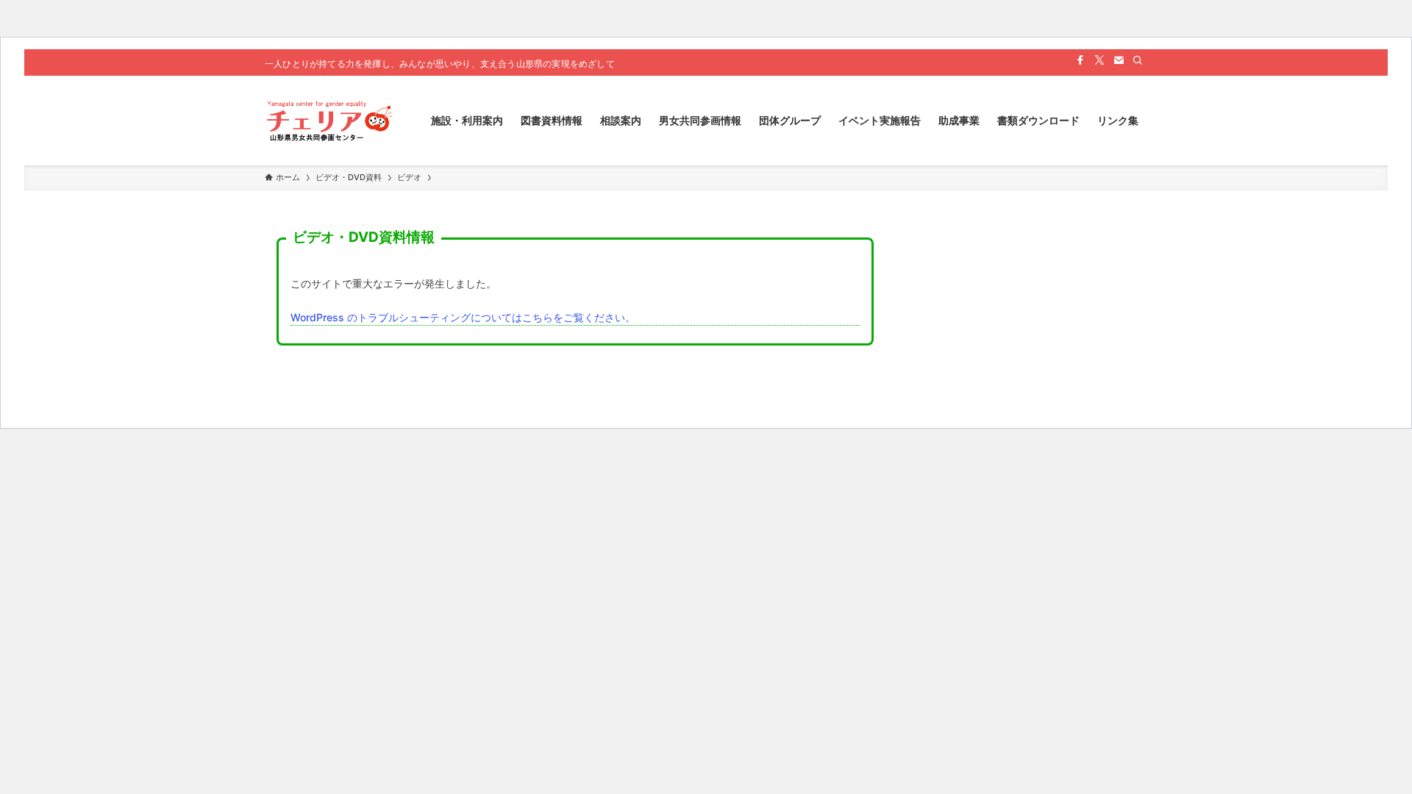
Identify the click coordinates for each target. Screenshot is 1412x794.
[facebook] (1080, 60)
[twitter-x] (1099, 60)
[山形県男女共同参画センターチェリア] (329, 120)
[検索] (1137, 60)
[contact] (1118, 60)
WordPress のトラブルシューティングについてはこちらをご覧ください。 (462, 317)
